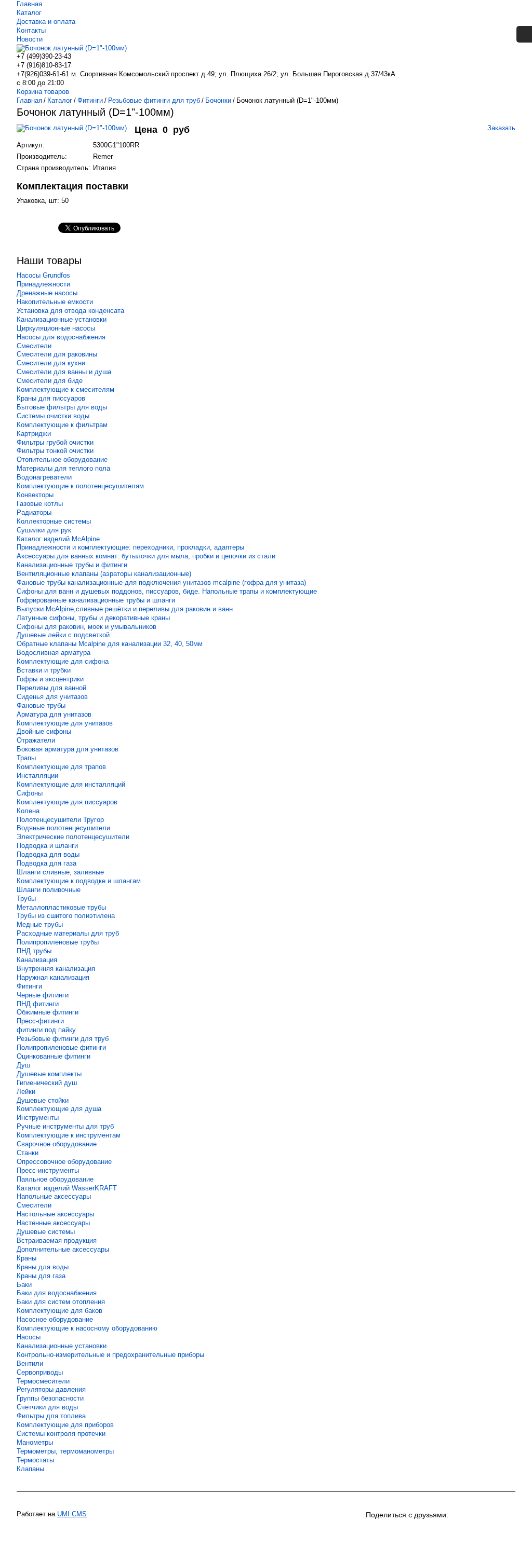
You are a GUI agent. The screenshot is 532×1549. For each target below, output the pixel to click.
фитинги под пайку (46, 1030)
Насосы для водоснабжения (61, 337)
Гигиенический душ (47, 1083)
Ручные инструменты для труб (65, 1126)
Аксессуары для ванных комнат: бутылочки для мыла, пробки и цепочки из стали (146, 556)
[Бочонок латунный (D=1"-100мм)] (76, 133)
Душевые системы (46, 1232)
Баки (24, 1284)
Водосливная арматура (53, 652)
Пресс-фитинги (40, 1021)
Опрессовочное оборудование (64, 1162)
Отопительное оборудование (62, 459)
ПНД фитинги (38, 1004)
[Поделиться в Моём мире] (431, 1532)
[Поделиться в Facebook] (450, 1532)
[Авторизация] (524, 34)
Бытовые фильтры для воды (62, 407)
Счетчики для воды (47, 1407)
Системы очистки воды (53, 416)
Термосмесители (43, 1381)
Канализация (37, 960)
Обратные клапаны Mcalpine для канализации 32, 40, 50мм (110, 644)
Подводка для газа (46, 863)
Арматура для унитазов (54, 714)
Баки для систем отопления (61, 1302)
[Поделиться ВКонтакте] (375, 1532)
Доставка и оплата (46, 21)
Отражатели (36, 740)
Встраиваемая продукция (57, 1240)
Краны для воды (43, 1267)
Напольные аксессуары (54, 1196)
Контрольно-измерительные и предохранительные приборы (110, 1355)
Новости (30, 39)
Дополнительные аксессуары (63, 1249)
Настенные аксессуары (53, 1223)
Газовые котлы (40, 504)
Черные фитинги (43, 995)
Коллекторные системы (54, 521)
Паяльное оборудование (55, 1179)
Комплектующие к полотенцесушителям (80, 486)
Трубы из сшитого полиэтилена (66, 916)
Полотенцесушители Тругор (60, 820)
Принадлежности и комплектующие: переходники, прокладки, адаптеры (130, 547)
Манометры (35, 1442)
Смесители (34, 346)
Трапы (26, 758)
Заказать (501, 128)
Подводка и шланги (47, 845)
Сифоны (30, 793)
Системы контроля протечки (61, 1433)
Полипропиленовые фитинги (61, 1047)
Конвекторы (35, 495)
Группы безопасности (50, 1398)
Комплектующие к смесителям (65, 389)
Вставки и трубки (44, 670)
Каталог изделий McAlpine (58, 539)
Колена (28, 811)
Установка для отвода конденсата (70, 310)
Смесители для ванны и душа (64, 372)
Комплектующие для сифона (63, 661)
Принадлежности (43, 284)
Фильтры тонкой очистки (55, 451)
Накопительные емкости (55, 302)
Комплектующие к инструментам (69, 1135)
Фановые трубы (41, 705)
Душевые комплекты (49, 1074)
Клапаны (30, 1469)
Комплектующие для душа (59, 1109)
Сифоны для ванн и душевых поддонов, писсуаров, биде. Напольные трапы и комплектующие (167, 591)
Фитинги (29, 986)
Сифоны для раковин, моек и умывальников (86, 626)
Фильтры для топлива (51, 1416)
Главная (29, 4)
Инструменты (38, 1117)
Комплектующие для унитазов (65, 723)
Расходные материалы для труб (68, 933)
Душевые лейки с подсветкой (63, 635)
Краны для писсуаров (51, 398)
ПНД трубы (34, 951)
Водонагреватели (44, 477)
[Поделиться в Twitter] (468, 1532)
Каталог (29, 13)
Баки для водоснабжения (57, 1293)
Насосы (29, 1337)
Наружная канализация (53, 977)
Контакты (31, 30)
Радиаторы (34, 512)
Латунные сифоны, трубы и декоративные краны (93, 618)
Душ (23, 1065)
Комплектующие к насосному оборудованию (87, 1328)
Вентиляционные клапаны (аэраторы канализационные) (104, 574)
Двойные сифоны (44, 731)
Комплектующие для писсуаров (67, 802)
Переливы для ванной (51, 688)
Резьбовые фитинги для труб (63, 1039)
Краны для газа (41, 1276)
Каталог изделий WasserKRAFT (67, 1188)
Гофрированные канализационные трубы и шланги (96, 600)
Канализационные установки (62, 319)
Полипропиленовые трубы (58, 942)
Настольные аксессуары (55, 1214)
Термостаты (35, 1460)
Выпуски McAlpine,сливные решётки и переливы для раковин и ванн (125, 609)
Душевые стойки (43, 1100)
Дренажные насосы (47, 293)
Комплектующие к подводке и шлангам (79, 881)
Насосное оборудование (55, 1319)
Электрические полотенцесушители (73, 837)
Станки (27, 1153)
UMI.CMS (72, 1514)
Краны (26, 1258)
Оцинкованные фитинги (53, 1056)
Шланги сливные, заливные (60, 872)
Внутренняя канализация (56, 968)
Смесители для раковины (57, 354)
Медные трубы (40, 924)
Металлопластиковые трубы (61, 907)
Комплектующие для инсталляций (71, 784)
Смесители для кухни (51, 363)
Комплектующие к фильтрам (62, 425)
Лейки (26, 1091)
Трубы (26, 898)
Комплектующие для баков (59, 1310)
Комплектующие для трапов (61, 767)
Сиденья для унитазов (52, 697)
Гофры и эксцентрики (50, 679)
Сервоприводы (40, 1372)
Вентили (30, 1363)
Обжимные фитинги (47, 1012)
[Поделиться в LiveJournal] (487, 1532)
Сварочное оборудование (57, 1144)
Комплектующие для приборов (65, 1425)
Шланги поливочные (49, 890)
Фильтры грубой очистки (55, 442)
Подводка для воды (48, 854)
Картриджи (34, 433)
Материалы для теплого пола (63, 468)
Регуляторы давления (51, 1389)
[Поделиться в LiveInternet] (506, 1532)
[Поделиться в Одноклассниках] (393, 1532)
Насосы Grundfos (43, 275)
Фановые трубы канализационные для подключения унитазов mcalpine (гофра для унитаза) (161, 582)
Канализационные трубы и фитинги (72, 565)
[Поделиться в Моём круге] (412, 1532)
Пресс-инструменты (48, 1170)
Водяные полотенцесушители (63, 828)
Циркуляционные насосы (56, 328)
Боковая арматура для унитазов (67, 749)
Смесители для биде (50, 381)
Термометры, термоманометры (65, 1451)
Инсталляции (37, 775)
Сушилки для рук (44, 530)
